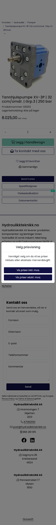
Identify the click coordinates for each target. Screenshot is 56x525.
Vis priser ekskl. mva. (28, 277)
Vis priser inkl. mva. (28, 270)
